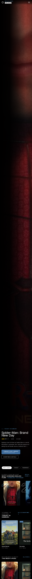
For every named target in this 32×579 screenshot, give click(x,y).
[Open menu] (29, 2)
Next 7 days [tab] (6, 467)
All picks (26, 557)
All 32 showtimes (23, 512)
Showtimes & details (9, 457)
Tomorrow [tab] (25, 467)
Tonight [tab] (16, 467)
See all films (27, 475)
